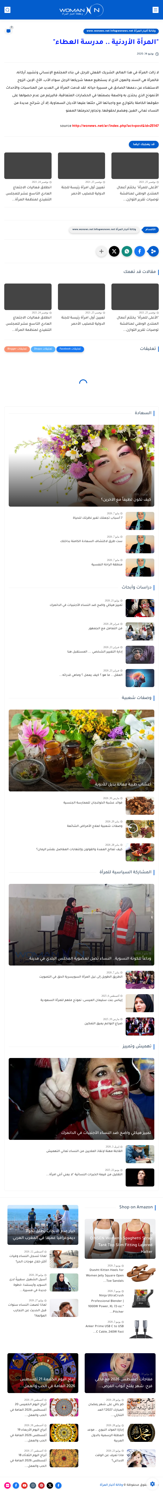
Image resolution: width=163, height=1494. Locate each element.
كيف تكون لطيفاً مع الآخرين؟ (126, 500)
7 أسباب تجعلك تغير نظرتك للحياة (97, 518)
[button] (139, 251)
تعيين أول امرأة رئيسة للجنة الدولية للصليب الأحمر (83, 191)
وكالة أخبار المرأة (111, 1485)
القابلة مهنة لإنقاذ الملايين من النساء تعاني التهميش (84, 1151)
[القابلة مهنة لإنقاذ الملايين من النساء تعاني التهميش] (140, 1154)
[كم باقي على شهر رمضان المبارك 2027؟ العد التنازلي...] (141, 1407)
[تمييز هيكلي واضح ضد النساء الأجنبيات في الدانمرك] (140, 608)
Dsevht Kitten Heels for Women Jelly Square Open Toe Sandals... (105, 1276)
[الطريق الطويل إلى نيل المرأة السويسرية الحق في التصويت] (140, 980)
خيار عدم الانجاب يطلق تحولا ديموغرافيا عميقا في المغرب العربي (44, 1234)
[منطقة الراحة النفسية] (140, 568)
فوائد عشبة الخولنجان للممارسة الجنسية (92, 803)
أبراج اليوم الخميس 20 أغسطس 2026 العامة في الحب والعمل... (28, 1410)
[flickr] (7, 1485)
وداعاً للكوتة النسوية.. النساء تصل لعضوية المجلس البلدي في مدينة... (88, 959)
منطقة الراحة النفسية (106, 565)
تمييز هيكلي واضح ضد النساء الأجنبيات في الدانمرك (86, 605)
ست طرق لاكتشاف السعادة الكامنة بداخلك (91, 541)
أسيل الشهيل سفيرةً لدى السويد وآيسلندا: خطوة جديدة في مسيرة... (27, 1285)
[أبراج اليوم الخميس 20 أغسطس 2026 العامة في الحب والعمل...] (64, 1407)
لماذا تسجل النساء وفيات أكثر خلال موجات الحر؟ (27, 1259)
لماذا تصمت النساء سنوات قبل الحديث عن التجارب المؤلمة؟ (27, 1311)
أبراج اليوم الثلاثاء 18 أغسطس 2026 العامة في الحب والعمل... (28, 1461)
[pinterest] (41, 1485)
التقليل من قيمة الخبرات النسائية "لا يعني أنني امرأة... (84, 1175)
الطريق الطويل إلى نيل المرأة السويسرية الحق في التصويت (80, 977)
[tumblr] (33, 1485)
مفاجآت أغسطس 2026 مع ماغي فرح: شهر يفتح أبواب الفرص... (123, 1383)
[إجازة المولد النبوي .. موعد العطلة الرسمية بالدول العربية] (141, 1433)
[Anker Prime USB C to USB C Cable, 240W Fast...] (141, 1329)
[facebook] (58, 1485)
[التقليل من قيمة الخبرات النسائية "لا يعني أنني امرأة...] (140, 1177)
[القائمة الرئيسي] (155, 10)
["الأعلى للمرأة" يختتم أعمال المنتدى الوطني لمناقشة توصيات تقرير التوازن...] (135, 165)
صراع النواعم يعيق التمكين (103, 1024)
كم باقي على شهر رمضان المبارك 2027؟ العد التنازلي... (106, 1410)
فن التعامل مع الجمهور (105, 628)
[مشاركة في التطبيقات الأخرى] (101, 251)
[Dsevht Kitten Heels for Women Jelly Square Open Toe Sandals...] (141, 1273)
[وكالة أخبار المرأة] (81, 10)
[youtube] (24, 1485)
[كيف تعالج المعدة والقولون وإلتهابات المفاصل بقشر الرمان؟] (140, 852)
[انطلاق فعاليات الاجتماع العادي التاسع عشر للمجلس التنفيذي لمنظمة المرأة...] (28, 165)
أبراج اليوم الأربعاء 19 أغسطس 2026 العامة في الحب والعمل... (28, 1435)
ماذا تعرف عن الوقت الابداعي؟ (109, 1458)
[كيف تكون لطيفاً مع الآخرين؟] (81, 466)
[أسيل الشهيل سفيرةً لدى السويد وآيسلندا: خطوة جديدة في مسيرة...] (64, 1282)
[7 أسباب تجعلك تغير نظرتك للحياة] (140, 521)
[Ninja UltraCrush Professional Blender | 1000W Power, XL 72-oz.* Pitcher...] (141, 1299)
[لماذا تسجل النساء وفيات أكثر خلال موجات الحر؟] (64, 1259)
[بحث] (7, 10)
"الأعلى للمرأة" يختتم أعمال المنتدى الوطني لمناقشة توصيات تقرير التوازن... (138, 194)
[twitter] (50, 1485)
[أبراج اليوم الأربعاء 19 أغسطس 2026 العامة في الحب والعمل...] (64, 1433)
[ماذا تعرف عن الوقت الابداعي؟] (141, 1458)
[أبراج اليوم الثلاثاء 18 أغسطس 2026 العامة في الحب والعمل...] (64, 1458)
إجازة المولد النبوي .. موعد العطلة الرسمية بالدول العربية (105, 1435)
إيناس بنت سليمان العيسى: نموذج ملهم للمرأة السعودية (81, 1000)
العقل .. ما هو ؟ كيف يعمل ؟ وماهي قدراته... (90, 675)
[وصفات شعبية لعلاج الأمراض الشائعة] (140, 829)
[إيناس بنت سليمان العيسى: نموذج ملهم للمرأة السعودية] (140, 1003)
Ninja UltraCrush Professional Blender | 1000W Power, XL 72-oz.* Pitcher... (106, 1304)
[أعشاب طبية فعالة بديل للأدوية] (81, 750)
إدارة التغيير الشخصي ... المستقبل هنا (94, 652)
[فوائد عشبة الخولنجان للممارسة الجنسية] (140, 806)
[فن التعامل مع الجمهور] (140, 631)
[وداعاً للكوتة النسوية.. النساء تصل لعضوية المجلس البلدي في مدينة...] (81, 925)
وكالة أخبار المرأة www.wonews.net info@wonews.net (121, 31)
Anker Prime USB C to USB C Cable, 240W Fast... (105, 1329)
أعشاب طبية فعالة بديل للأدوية (123, 785)
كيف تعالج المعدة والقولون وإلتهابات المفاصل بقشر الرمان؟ (79, 849)
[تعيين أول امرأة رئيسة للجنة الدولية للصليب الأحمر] (81, 165)
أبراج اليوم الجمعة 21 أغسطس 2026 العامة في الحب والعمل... (47, 1383)
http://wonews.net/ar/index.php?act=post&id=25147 (115, 126)
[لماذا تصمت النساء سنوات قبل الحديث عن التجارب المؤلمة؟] (64, 1308)
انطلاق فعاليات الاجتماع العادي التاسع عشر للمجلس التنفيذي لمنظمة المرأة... (29, 194)
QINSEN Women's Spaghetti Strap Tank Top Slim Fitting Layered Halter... (121, 1245)
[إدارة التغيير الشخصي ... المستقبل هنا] (140, 655)
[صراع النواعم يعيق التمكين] (140, 1026)
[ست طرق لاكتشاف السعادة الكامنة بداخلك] (140, 544)
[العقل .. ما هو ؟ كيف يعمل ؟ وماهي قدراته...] (140, 678)
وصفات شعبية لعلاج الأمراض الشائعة (94, 826)
